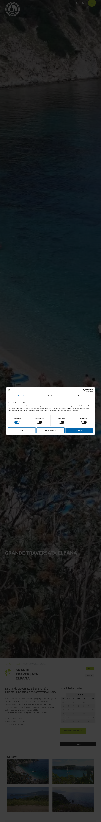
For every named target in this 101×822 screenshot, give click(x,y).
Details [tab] (50, 396)
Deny (21, 430)
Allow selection (50, 430)
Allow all (79, 430)
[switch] (39, 422)
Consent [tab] (21, 396)
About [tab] (80, 396)
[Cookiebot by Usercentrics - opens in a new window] (84, 390)
